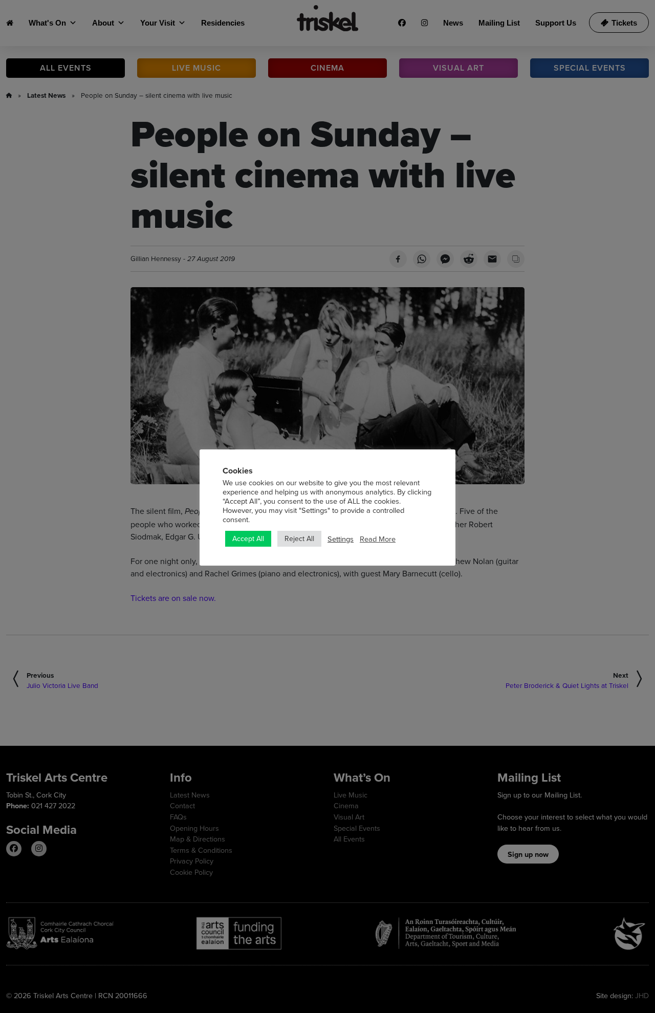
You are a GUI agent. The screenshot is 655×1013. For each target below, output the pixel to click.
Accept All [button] (248, 538)
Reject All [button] (299, 538)
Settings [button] (341, 539)
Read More (378, 539)
